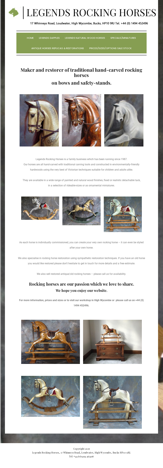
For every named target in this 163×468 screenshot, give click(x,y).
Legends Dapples (49, 38)
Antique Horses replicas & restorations (57, 48)
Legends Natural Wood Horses (85, 38)
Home (30, 38)
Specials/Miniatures (123, 38)
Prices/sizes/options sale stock (110, 48)
